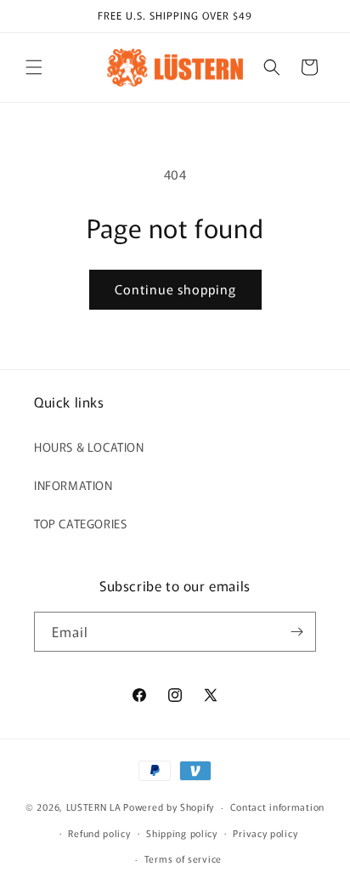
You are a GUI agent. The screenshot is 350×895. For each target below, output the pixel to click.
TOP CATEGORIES (80, 523)
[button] (34, 67)
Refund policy (99, 833)
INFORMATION (73, 484)
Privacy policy (265, 833)
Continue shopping (175, 289)
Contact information (277, 806)
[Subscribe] (296, 632)
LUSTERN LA (93, 806)
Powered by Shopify (168, 806)
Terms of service (183, 858)
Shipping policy (181, 833)
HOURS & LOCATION (89, 446)
